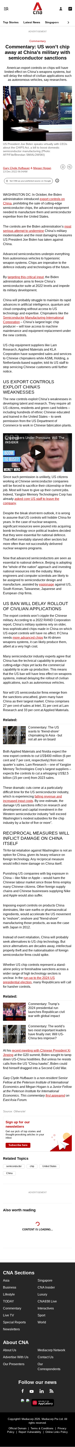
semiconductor (14, 1166)
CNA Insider (46, 1287)
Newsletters (11, 1329)
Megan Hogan (42, 168)
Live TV (8, 1315)
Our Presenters (13, 1364)
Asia (6, 1280)
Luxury (42, 1294)
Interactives (46, 1308)
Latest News (31, 22)
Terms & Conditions (42, 1428)
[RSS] (51, 1392)
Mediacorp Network (51, 1350)
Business (9, 1287)
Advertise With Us (15, 1357)
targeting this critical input (26, 277)
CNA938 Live (47, 1301)
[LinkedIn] (42, 1392)
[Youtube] (32, 1392)
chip (32, 1166)
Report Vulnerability (30, 1431)
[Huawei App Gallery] (42, 1403)
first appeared (55, 1095)
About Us (9, 1350)
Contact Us (45, 1357)
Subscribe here (18, 1145)
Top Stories (11, 22)
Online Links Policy (56, 1431)
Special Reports (14, 1322)
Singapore (52, 22)
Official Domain (17, 1428)
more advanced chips (28, 637)
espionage (46, 584)
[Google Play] (22, 1402)
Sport (41, 1315)
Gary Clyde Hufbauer (16, 168)
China (9, 1173)
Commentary (37, 41)
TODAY (8, 1301)
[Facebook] (23, 1392)
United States (49, 1166)
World (42, 1322)
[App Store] (27, 1402)
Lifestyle (9, 1294)
